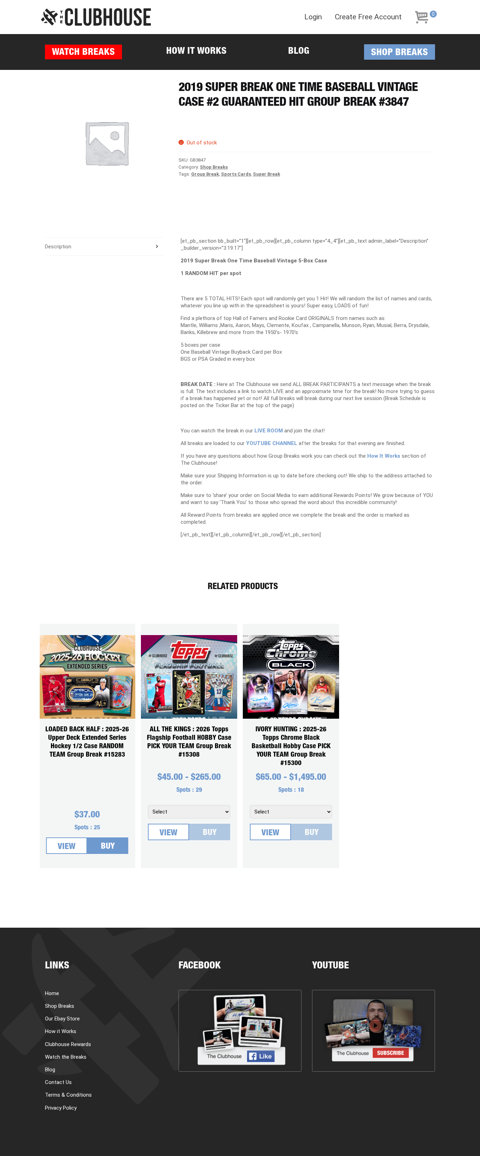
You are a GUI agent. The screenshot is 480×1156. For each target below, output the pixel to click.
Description (58, 246)
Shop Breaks (399, 53)
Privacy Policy (61, 1108)
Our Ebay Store (62, 1018)
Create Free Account (368, 17)
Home (52, 993)
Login (313, 17)
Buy (108, 847)
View (67, 847)
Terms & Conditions (68, 1095)
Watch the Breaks (65, 1057)
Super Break (266, 174)
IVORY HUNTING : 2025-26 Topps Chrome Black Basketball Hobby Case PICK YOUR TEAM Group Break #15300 (291, 746)
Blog (298, 52)
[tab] (104, 247)
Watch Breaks (83, 53)
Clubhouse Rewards (68, 1044)
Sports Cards (236, 174)
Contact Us (58, 1082)
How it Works (196, 52)
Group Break (205, 174)
